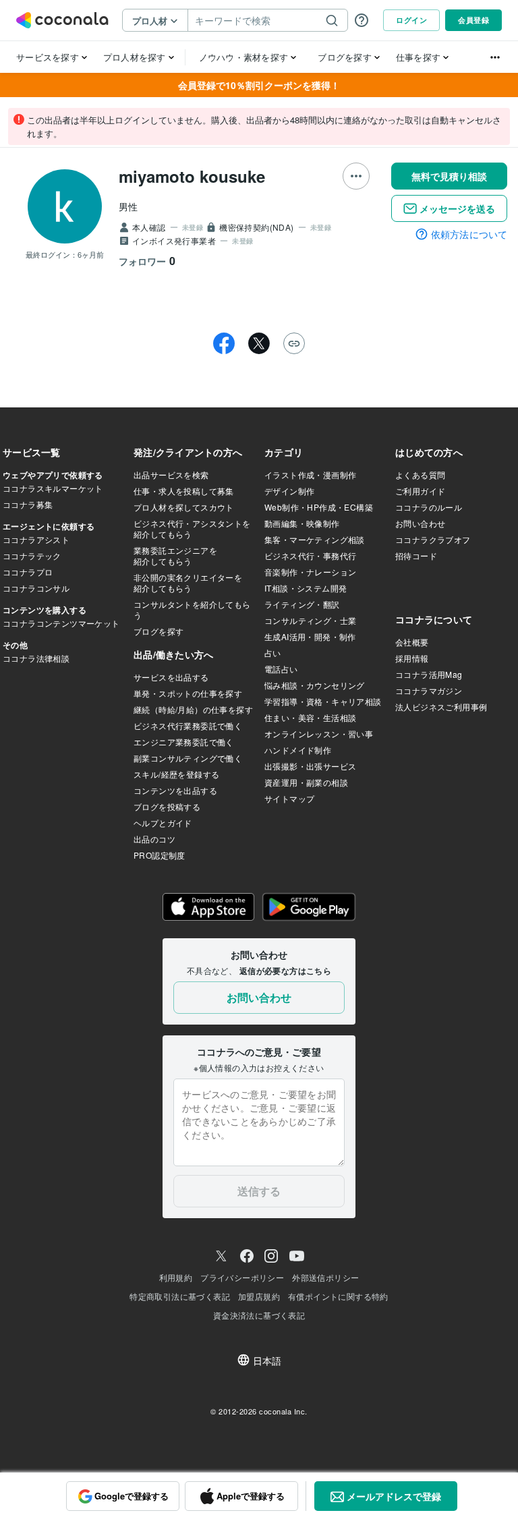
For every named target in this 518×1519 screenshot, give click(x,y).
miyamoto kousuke (192, 176)
